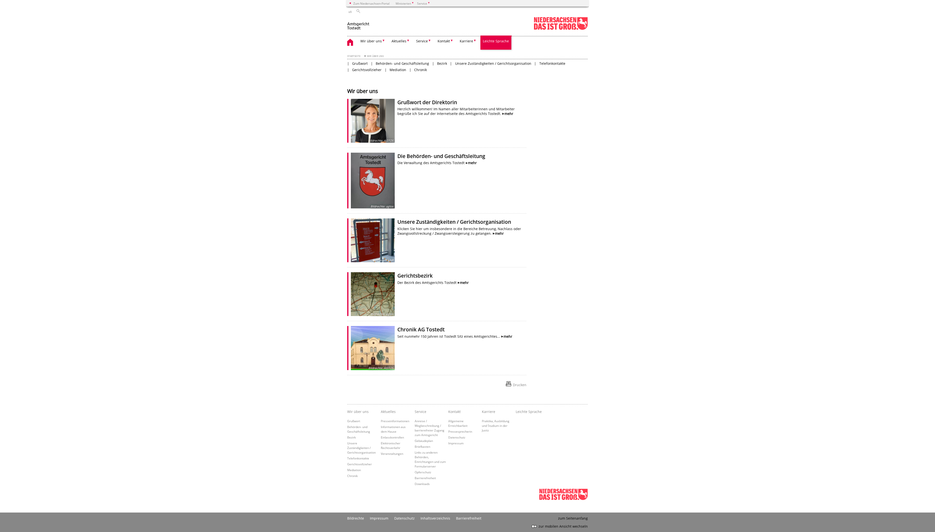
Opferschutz (423, 472)
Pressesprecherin (460, 431)
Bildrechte (355, 518)
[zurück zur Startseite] (358, 24)
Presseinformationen (395, 421)
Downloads (422, 484)
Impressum (456, 443)
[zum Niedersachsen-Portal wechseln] (561, 29)
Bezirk (442, 63)
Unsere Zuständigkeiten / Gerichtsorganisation (493, 63)
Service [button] (422, 41)
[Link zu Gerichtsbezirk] (373, 294)
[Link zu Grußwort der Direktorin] (373, 121)
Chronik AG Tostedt (421, 329)
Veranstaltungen (392, 454)
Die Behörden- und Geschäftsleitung (441, 156)
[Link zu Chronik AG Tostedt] (373, 348)
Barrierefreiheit (425, 478)
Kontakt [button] (444, 41)
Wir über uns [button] (371, 41)
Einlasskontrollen (392, 437)
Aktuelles (388, 411)
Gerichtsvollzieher (367, 69)
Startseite (354, 56)
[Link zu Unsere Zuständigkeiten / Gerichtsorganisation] (373, 240)
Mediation (398, 69)
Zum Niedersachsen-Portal (371, 3)
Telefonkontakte (552, 63)
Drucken (519, 385)
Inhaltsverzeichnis (435, 518)
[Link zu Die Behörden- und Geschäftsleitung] (373, 180)
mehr (509, 113)
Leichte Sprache (496, 41)
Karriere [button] (466, 41)
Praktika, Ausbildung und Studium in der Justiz (495, 425)
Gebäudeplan (424, 441)
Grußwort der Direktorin (427, 102)
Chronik (420, 69)
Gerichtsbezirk (415, 275)
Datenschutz (456, 437)
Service (420, 411)
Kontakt (454, 411)
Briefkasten (422, 446)
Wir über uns (375, 56)
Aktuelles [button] (399, 41)
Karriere (488, 411)
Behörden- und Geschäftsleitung (402, 63)
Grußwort (360, 63)
